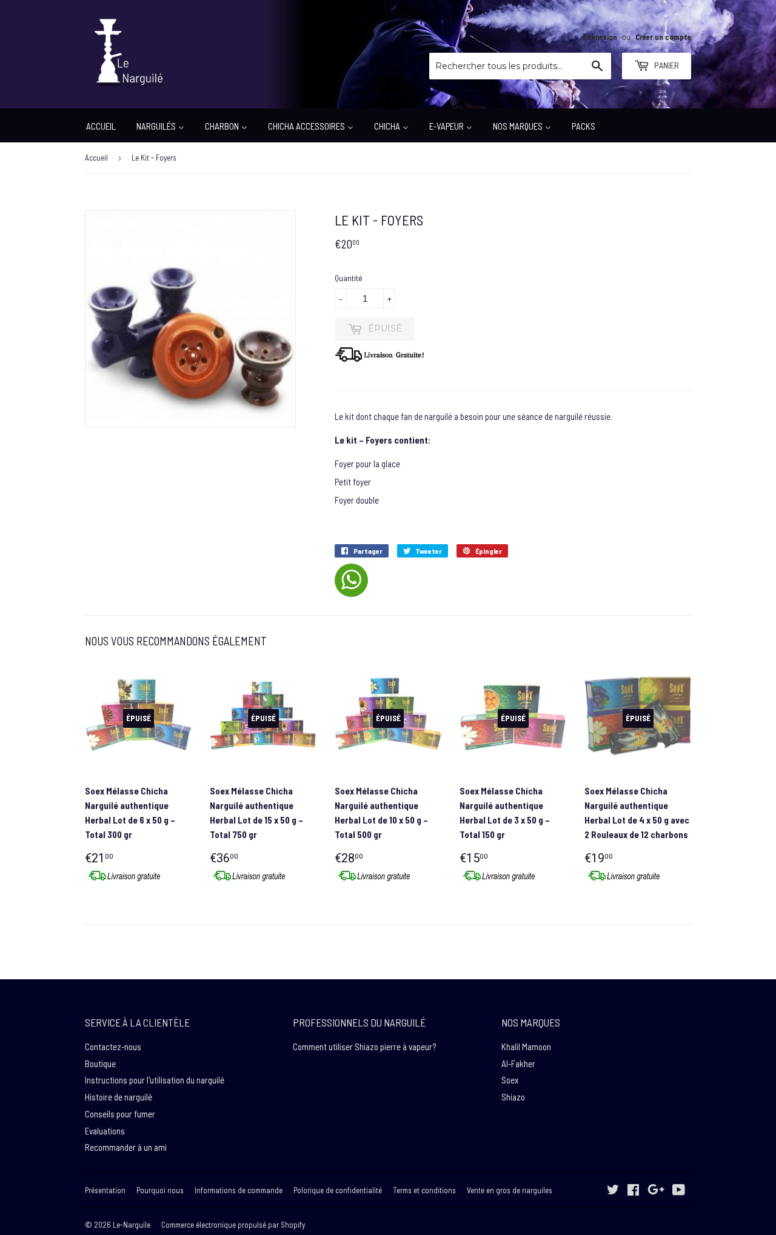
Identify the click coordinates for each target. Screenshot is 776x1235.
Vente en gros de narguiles (509, 1190)
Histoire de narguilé (118, 1096)
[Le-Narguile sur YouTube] (678, 1190)
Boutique (100, 1063)
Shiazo (513, 1096)
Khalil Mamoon (526, 1046)
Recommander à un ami (126, 1147)
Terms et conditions (424, 1190)
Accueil (96, 157)
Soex (509, 1079)
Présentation (105, 1190)
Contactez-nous (113, 1046)
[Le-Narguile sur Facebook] (633, 1190)
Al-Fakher (518, 1063)
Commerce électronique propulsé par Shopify (233, 1225)
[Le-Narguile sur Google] (655, 1190)
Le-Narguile (131, 1225)
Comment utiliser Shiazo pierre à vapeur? (364, 1046)
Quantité (349, 278)
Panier (665, 65)
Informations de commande (239, 1190)
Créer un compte (663, 37)
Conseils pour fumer (120, 1113)
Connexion (600, 37)
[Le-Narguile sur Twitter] (613, 1190)
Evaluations (105, 1130)
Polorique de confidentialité (337, 1190)
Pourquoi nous (160, 1190)
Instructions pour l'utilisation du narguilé (154, 1079)
